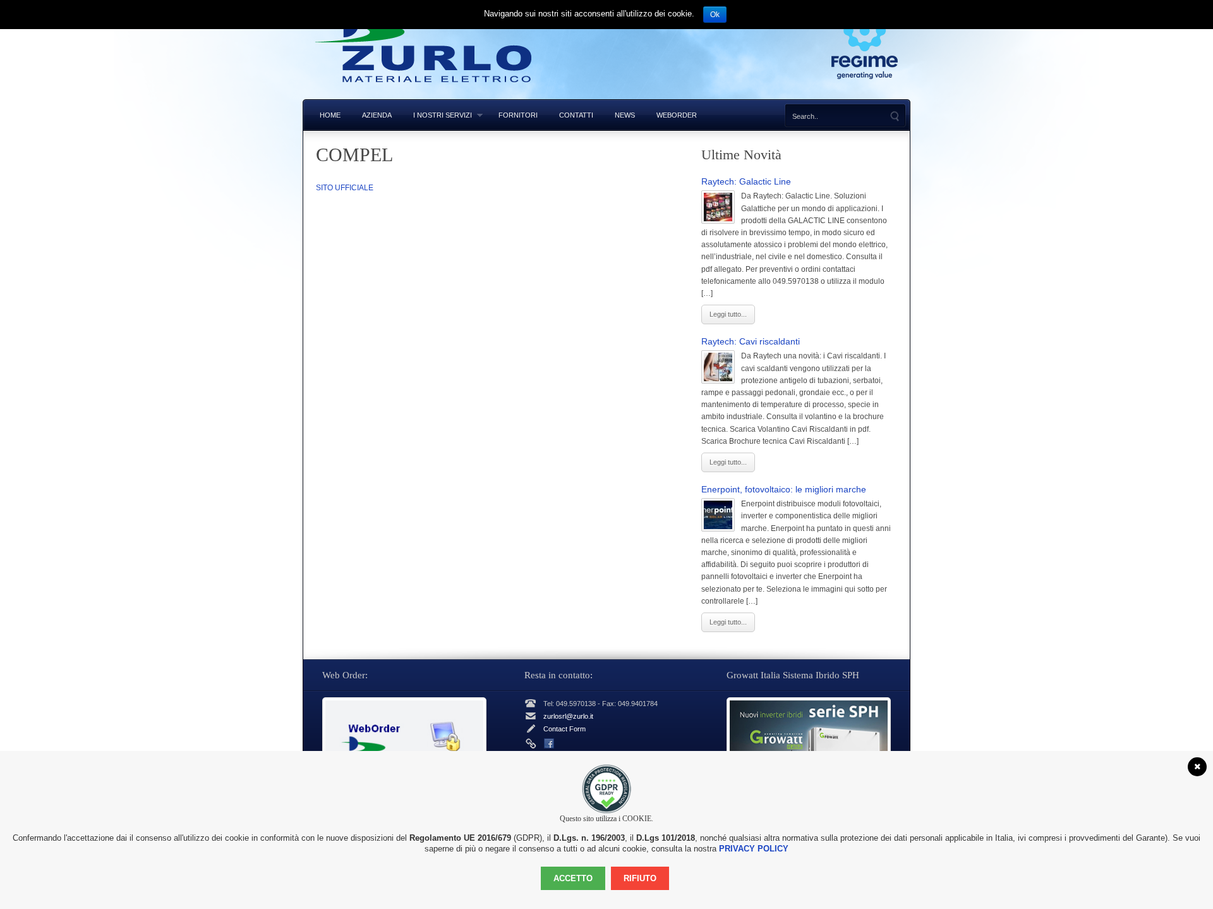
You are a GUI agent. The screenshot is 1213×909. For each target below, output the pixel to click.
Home (330, 115)
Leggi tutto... (728, 314)
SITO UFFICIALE (344, 187)
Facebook (549, 743)
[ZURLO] (424, 93)
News (625, 115)
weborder (676, 115)
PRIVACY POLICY (753, 848)
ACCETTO (573, 878)
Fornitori (518, 115)
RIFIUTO (640, 878)
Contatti (576, 115)
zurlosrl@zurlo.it (568, 716)
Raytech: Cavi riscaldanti (750, 341)
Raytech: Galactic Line (746, 181)
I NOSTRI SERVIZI (437, 115)
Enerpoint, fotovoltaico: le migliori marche (783, 489)
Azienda (377, 115)
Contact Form (564, 729)
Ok (715, 14)
